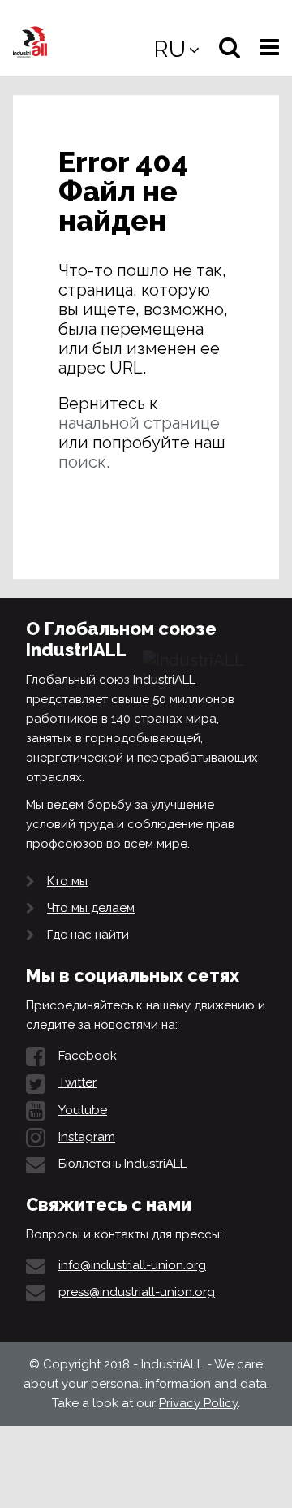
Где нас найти (88, 934)
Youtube (82, 1110)
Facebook (87, 1055)
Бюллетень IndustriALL (122, 1163)
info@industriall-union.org (132, 1265)
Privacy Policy (198, 1403)
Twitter (77, 1082)
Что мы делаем (91, 908)
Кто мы (67, 881)
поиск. (84, 462)
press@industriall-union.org (136, 1292)
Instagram (86, 1137)
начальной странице (139, 423)
